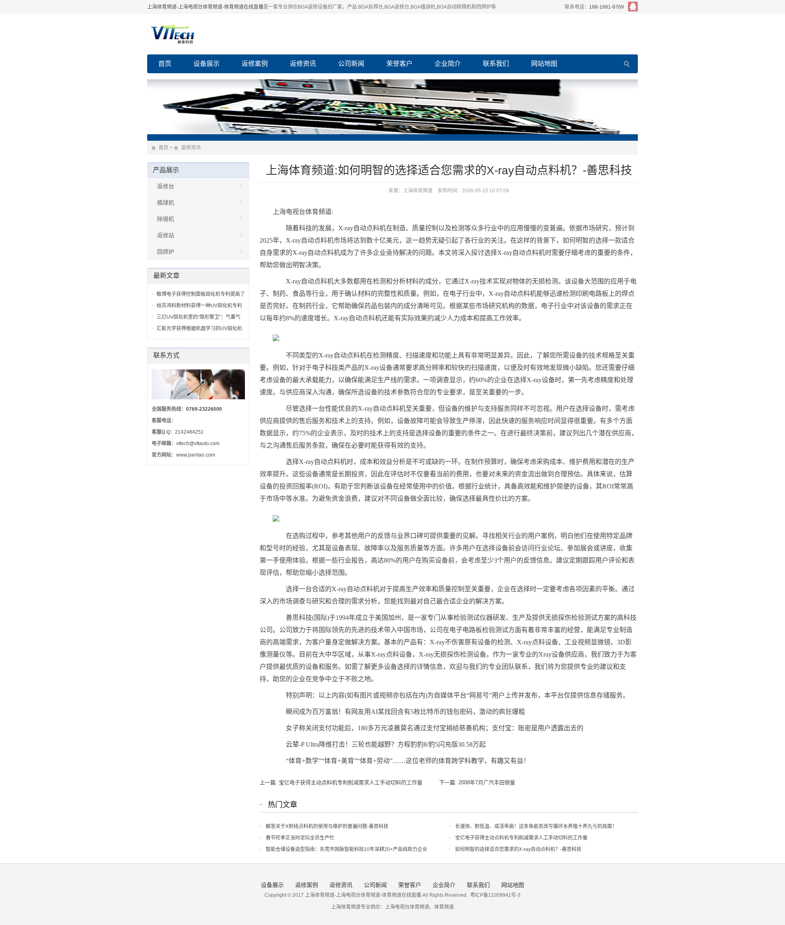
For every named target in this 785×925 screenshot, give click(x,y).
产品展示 (166, 170)
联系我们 (496, 63)
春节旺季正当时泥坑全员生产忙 (300, 838)
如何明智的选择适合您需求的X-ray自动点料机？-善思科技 (518, 849)
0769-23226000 (204, 409)
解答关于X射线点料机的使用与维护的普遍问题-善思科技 (327, 826)
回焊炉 (165, 251)
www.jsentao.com (195, 455)
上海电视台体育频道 (407, 907)
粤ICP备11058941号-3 (495, 895)
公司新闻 (351, 63)
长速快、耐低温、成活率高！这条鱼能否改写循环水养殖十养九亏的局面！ (536, 826)
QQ (633, 6)
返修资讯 (303, 63)
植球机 (165, 202)
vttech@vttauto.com (198, 443)
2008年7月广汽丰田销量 (486, 782)
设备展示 (206, 63)
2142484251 (189, 432)
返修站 (165, 235)
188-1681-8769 (606, 7)
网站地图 (544, 63)
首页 (164, 63)
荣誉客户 (399, 63)
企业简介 (448, 63)
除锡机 (165, 219)
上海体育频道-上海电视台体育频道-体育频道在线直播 (205, 7)
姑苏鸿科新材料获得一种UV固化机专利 (199, 305)
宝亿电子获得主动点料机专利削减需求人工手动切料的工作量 (350, 782)
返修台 (165, 186)
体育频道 (444, 907)
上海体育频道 (418, 191)
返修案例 (255, 63)
